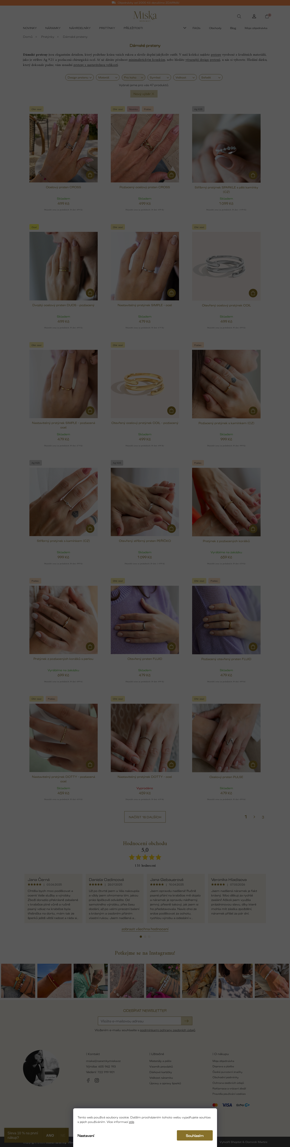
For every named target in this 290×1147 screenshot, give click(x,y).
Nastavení (85, 1135)
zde (131, 1121)
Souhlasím (195, 1135)
